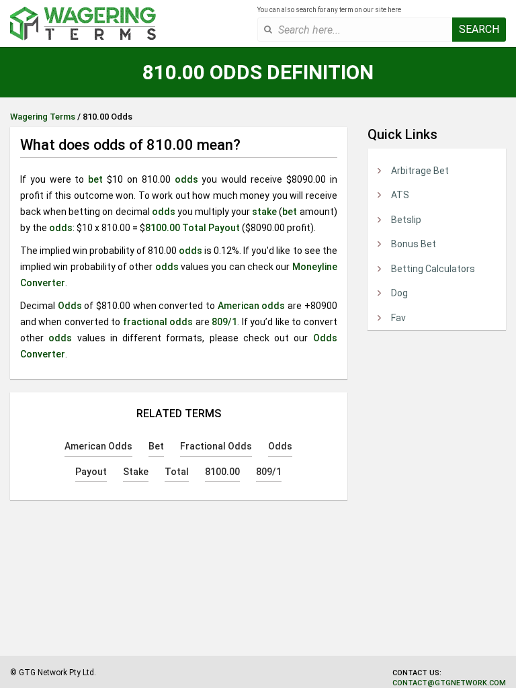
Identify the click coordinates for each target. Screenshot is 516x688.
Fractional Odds (216, 446)
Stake (135, 471)
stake (264, 211)
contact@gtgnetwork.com (449, 683)
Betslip (406, 219)
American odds (252, 305)
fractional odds (158, 321)
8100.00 (162, 227)
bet (95, 179)
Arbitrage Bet (420, 170)
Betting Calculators (433, 268)
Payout (224, 227)
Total (194, 227)
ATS (400, 194)
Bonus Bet (413, 244)
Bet (156, 446)
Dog (399, 293)
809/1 (224, 321)
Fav (398, 317)
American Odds (98, 446)
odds (186, 179)
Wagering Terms (42, 117)
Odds (70, 305)
